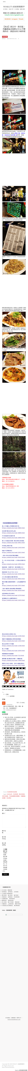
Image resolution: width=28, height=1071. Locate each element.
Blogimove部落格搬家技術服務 (21, 1070)
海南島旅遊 (10, 893)
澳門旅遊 (10, 891)
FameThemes (11, 1067)
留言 (4, 813)
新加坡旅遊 (17, 897)
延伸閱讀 (12, 696)
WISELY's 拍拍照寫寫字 (14, 6)
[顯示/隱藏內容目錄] (3, 692)
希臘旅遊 (5, 903)
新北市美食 (22, 794)
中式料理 (5, 36)
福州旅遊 (5, 895)
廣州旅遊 (10, 895)
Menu (4, 1)
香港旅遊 (4, 891)
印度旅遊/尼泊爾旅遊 (8, 905)
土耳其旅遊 (11, 903)
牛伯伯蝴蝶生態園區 (14, 796)
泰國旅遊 (5, 897)
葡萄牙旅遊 (18, 903)
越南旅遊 (11, 897)
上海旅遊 (4, 893)
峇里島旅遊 (12, 898)
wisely (4, 38)
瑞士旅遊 (5, 902)
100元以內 (9, 794)
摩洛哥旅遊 (17, 905)
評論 (7, 694)
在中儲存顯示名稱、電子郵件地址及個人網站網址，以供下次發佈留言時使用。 (5, 860)
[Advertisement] (14, 54)
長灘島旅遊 (5, 898)
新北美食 (14, 792)
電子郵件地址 (4, 838)
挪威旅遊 (17, 902)
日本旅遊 (4, 890)
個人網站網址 (4, 844)
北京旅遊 (16, 891)
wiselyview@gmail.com (14, 1019)
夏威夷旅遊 (11, 900)
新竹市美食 (5, 796)
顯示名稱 (4, 831)
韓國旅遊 (10, 890)
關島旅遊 (5, 900)
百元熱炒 (9, 798)
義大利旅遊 (11, 902)
